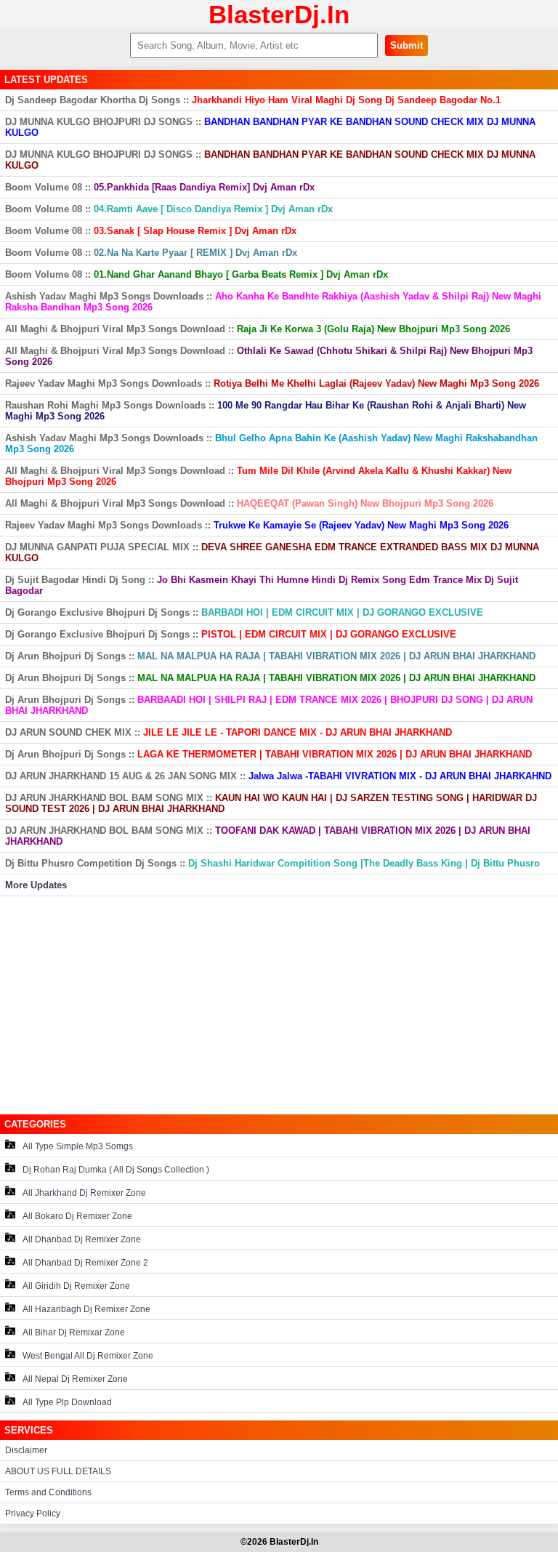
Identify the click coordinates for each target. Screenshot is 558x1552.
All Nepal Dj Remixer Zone (75, 1379)
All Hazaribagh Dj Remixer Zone (86, 1309)
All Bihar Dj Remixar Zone (74, 1332)
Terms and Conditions (48, 1492)
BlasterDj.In (279, 14)
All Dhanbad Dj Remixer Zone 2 (85, 1263)
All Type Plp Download (67, 1402)
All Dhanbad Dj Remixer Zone (82, 1239)
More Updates (36, 885)
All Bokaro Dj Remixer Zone (77, 1216)
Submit (406, 45)
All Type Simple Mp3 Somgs (78, 1146)
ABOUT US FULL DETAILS (58, 1471)
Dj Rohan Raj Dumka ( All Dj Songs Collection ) (116, 1170)
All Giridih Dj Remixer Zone (76, 1286)
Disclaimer (26, 1450)
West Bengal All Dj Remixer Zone (88, 1356)
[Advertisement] (279, 1005)
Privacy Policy (32, 1513)
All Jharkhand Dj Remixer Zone (84, 1193)
